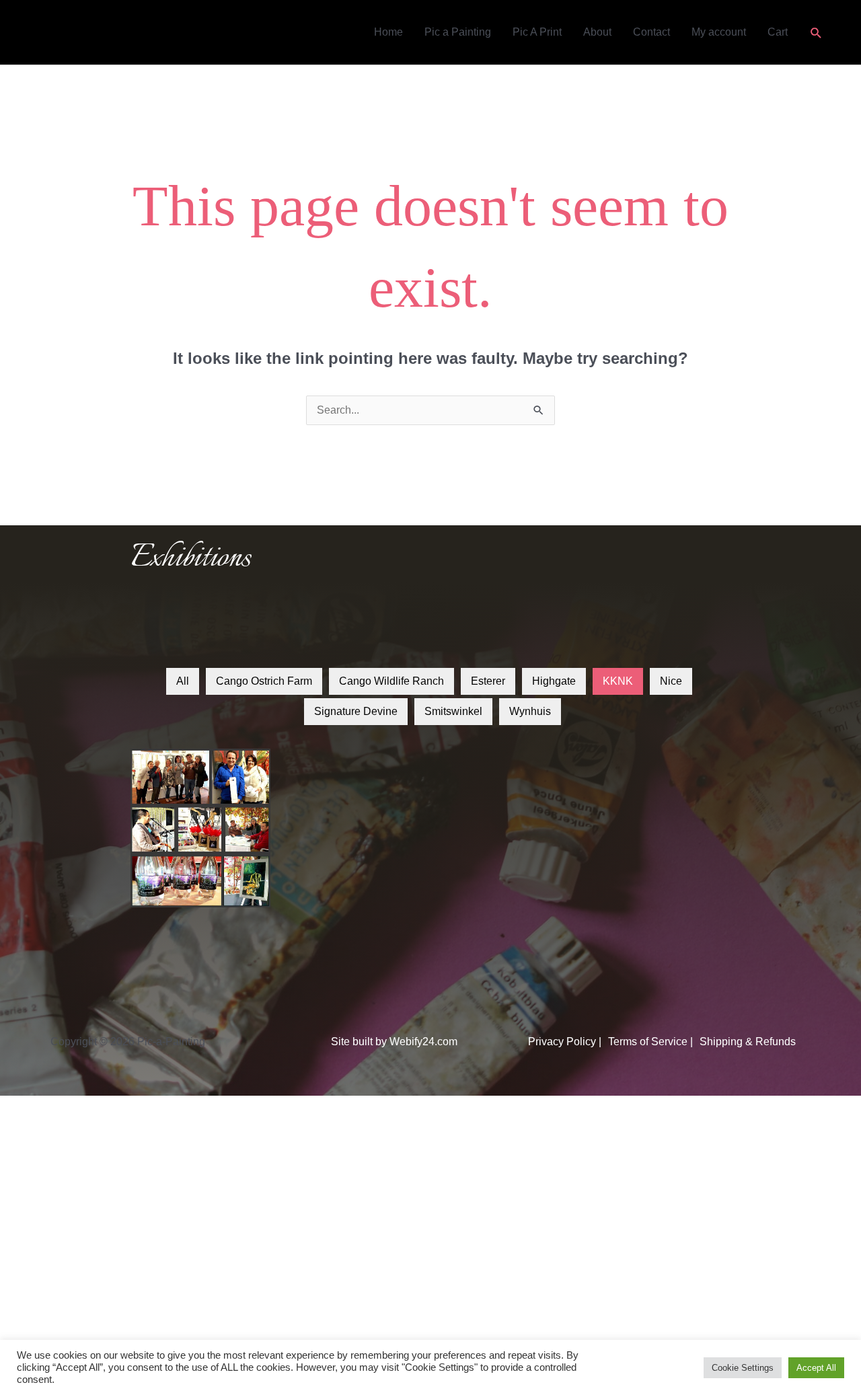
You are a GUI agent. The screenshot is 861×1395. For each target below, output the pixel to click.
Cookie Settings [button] (743, 1368)
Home (388, 32)
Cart (778, 32)
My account (718, 32)
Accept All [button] (816, 1368)
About (597, 32)
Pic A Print (537, 32)
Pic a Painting (457, 32)
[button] (816, 33)
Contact (651, 32)
